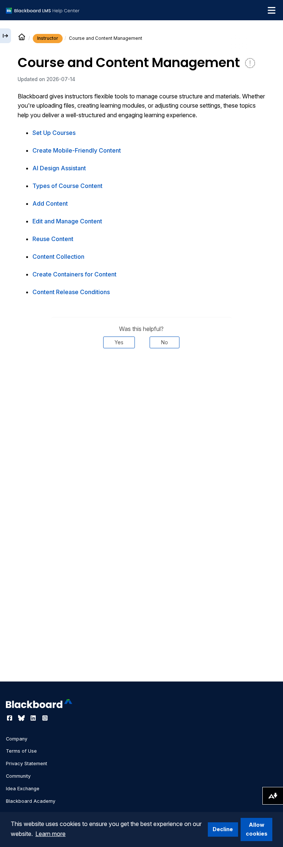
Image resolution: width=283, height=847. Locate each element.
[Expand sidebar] (5, 35)
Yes (119, 342)
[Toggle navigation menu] (271, 10)
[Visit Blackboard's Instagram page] (45, 718)
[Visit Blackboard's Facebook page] (10, 718)
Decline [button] (223, 829)
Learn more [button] (50, 833)
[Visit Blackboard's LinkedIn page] (33, 718)
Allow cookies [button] (257, 829)
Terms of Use (21, 751)
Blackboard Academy (30, 801)
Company (16, 739)
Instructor (47, 38)
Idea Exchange (22, 788)
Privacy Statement (26, 763)
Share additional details (141, 370)
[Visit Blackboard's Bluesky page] (22, 718)
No (164, 342)
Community (18, 776)
